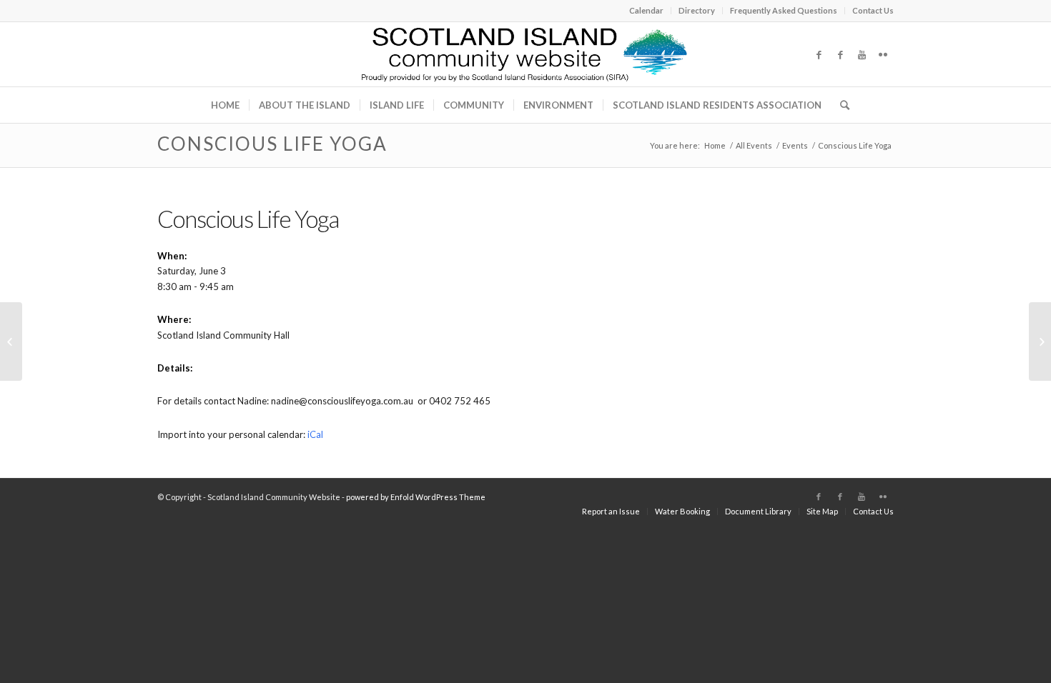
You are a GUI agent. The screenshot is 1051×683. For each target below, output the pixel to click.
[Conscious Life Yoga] (11, 341)
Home (715, 145)
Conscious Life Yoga (272, 143)
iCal (315, 434)
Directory (697, 10)
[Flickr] (883, 54)
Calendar (646, 10)
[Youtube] (861, 54)
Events (795, 145)
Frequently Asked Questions (783, 10)
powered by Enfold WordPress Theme (415, 497)
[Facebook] (818, 54)
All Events (754, 145)
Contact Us (873, 10)
